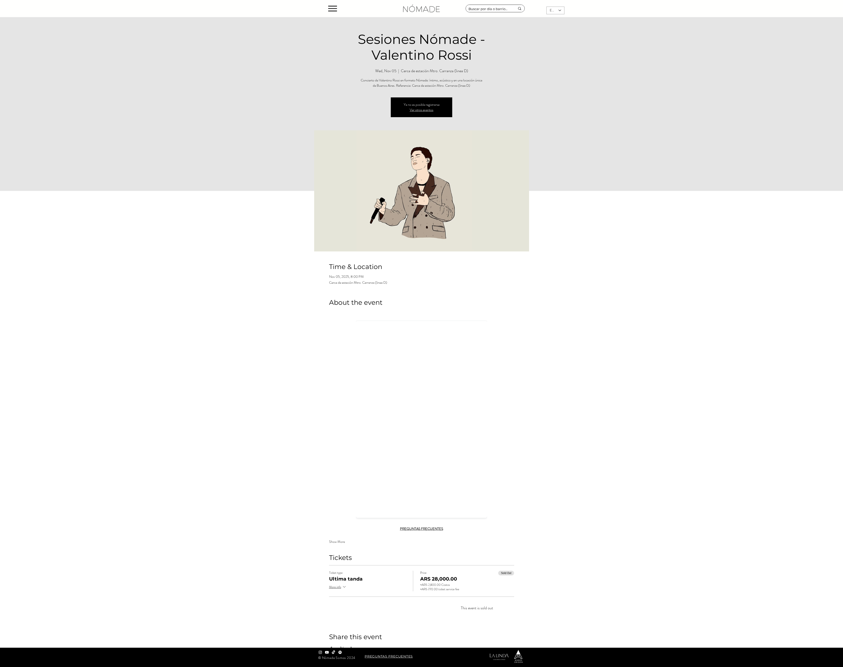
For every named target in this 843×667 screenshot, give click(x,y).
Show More (337, 541)
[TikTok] (333, 652)
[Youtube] (327, 652)
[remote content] (421, 418)
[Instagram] (320, 652)
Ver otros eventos (421, 109)
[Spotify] (340, 652)
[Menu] (332, 8)
